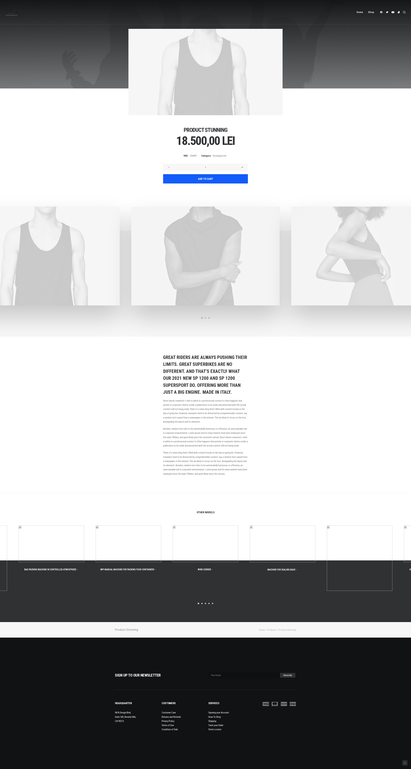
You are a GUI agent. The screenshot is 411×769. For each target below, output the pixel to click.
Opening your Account (218, 712)
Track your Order (215, 725)
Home (360, 12)
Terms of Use (168, 725)
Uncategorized (219, 155)
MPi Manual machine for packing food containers (127, 569)
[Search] (404, 12)
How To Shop (214, 716)
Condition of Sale (170, 729)
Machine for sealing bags (281, 569)
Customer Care (169, 712)
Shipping (212, 721)
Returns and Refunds (171, 716)
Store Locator (214, 729)
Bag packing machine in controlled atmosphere (50, 569)
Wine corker (204, 569)
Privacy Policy (168, 721)
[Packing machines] (11, 12)
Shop (371, 12)
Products (271, 629)
